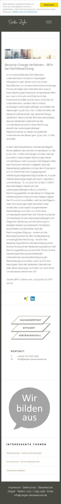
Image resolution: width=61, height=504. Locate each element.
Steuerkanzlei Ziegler (30, 21)
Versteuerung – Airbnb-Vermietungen (24, 453)
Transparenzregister (15, 470)
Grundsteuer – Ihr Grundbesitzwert (22, 461)
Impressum (15, 487)
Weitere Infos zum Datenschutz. (25, 11)
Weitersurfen (49, 5)
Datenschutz (30, 487)
